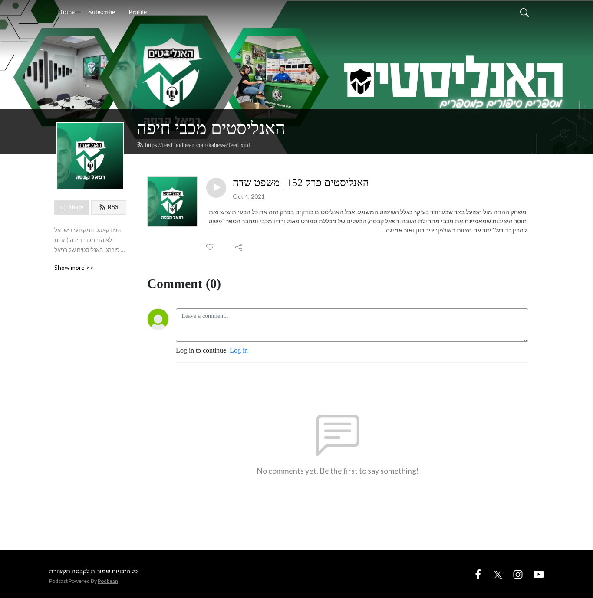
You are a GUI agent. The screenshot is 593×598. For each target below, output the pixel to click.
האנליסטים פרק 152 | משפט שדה (301, 182)
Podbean (108, 581)
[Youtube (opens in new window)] (539, 573)
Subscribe (101, 12)
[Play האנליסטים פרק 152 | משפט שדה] (216, 188)
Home (66, 12)
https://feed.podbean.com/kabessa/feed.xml (197, 145)
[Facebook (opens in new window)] (478, 573)
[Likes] (210, 247)
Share (75, 207)
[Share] (239, 247)
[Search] (524, 12)
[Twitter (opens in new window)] (498, 573)
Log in (239, 350)
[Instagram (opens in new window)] (518, 573)
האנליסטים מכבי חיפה (211, 128)
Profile (137, 12)
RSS (113, 207)
